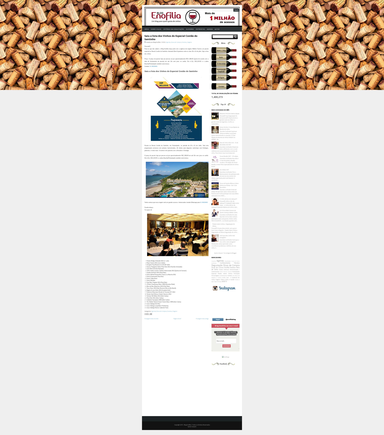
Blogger (234, 253)
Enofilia (226, 267)
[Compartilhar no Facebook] (151, 314)
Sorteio (230, 275)
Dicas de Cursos (218, 267)
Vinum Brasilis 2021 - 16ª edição (229, 156)
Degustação (217, 265)
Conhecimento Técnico (230, 263)
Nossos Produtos (224, 271)
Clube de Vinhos (235, 261)
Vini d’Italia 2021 (224, 170)
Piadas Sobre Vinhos (225, 273)
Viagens (189, 42)
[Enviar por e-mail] (145, 314)
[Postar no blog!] (147, 314)
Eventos (184, 42)
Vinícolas (219, 281)
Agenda (168, 42)
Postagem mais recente (151, 319)
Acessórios (214, 261)
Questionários (223, 275)
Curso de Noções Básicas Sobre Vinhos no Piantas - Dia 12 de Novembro (229, 185)
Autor (217, 29)
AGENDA (210, 29)
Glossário (190, 29)
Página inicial (177, 319)
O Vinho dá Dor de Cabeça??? (228, 199)
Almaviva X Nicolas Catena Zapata (229, 113)
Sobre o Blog (156, 29)
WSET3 (224, 281)
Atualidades (228, 261)
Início (146, 29)
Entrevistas (200, 29)
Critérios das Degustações (173, 29)
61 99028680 (153, 66)
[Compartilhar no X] (149, 314)
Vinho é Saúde (229, 279)
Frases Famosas (224, 269)
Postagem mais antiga (202, 319)
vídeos (223, 279)
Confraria (214, 263)
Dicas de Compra (176, 42)
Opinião (230, 271)
